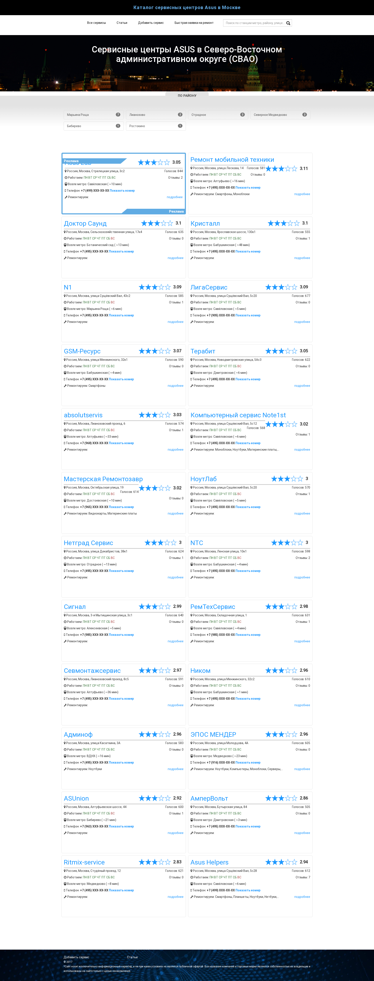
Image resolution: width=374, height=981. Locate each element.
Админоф (78, 734)
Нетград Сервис (88, 543)
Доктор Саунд (85, 223)
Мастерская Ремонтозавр (103, 479)
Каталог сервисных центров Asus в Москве (187, 7)
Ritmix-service (84, 862)
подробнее (175, 197)
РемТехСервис (212, 606)
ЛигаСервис (208, 287)
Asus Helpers (209, 862)
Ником (200, 670)
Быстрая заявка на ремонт (194, 22)
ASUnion (76, 798)
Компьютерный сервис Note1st (238, 415)
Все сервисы (96, 22)
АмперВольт (209, 798)
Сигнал (75, 606)
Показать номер (122, 190)
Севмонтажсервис (92, 670)
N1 (68, 287)
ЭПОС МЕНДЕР (213, 734)
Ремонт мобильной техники (232, 159)
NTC (196, 543)
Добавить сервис (151, 22)
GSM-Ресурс (82, 351)
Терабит (202, 351)
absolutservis (83, 415)
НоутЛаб (203, 479)
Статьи (122, 22)
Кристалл (205, 223)
